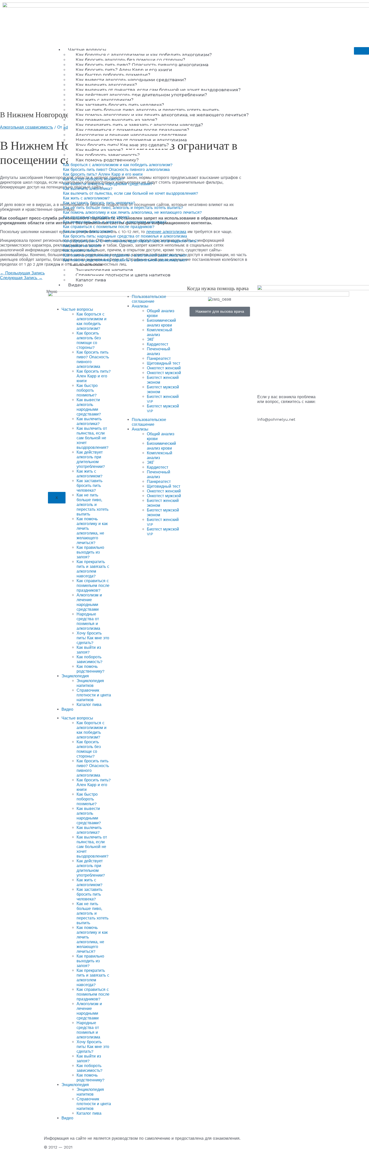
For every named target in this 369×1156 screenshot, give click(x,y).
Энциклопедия (85, 264)
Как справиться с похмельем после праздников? (132, 129)
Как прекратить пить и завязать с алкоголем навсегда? (139, 124)
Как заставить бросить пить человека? (120, 104)
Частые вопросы (87, 49)
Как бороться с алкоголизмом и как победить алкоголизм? (144, 54)
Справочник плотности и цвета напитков (123, 274)
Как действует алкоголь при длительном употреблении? (141, 94)
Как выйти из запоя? (99, 149)
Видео (75, 284)
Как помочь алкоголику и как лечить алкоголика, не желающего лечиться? (162, 114)
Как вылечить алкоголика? (106, 84)
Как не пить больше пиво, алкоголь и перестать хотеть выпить (147, 109)
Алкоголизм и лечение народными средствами (131, 134)
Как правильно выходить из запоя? (116, 119)
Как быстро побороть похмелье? (113, 74)
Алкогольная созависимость (26, 127)
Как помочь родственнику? (107, 159)
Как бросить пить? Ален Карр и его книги (124, 69)
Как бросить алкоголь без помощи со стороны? (130, 59)
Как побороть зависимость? (108, 154)
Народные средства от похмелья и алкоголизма (131, 139)
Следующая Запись (21, 277)
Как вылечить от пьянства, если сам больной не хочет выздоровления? (158, 89)
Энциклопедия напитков (104, 269)
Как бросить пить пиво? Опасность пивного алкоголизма (142, 64)
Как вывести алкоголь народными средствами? (131, 79)
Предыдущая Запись (22, 273)
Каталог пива (91, 279)
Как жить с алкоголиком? (105, 99)
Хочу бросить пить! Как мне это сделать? (122, 144)
